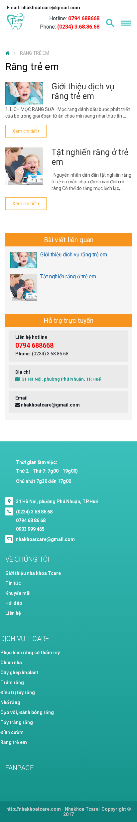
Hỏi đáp (13, 603)
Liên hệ (13, 613)
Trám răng (12, 682)
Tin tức (13, 583)
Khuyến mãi (18, 593)
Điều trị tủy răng (17, 692)
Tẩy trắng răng (16, 722)
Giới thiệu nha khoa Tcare (33, 573)
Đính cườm (12, 732)
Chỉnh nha (11, 662)
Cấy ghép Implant (19, 672)
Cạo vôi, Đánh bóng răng (27, 712)
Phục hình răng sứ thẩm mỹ (30, 652)
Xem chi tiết (25, 131)
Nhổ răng (10, 702)
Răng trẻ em (13, 742)
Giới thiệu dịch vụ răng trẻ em (83, 91)
